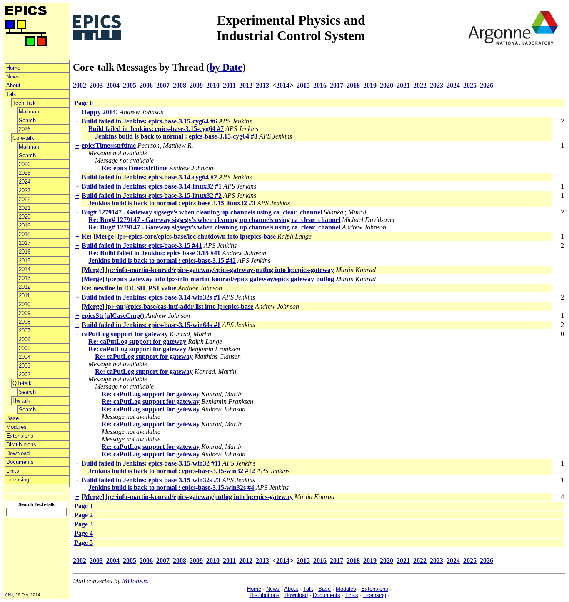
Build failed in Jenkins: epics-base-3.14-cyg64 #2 (149, 177)
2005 (24, 348)
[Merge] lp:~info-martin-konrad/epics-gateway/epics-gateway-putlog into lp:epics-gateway (208, 269)
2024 (24, 182)
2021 (24, 208)
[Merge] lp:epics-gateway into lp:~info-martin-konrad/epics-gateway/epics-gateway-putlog (208, 278)
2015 (24, 260)
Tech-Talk (24, 103)
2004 (24, 357)
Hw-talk (21, 401)
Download (18, 453)
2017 (24, 243)
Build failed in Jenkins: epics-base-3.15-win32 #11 (151, 463)
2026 (24, 129)
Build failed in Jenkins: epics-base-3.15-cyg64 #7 (156, 128)
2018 (24, 234)
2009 (24, 313)
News (13, 76)
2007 (24, 330)
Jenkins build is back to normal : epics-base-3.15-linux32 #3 (171, 203)
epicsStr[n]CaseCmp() (113, 315)
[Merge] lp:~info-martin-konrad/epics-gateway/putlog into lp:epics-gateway (187, 496)
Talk (11, 94)
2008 (24, 322)
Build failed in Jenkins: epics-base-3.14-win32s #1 (151, 297)
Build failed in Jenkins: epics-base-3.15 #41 (142, 245)
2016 (24, 252)
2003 (24, 366)
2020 (24, 217)
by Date (226, 67)
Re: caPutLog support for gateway (137, 341)
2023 (24, 190)
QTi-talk (22, 383)
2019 (24, 225)
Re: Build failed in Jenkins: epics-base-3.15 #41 (154, 253)
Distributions (21, 444)
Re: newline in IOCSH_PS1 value (129, 288)
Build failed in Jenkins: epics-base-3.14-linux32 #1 (152, 186)
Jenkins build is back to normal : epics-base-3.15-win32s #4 (171, 487)
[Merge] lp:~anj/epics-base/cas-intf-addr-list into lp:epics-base (167, 306)
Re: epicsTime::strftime (134, 167)
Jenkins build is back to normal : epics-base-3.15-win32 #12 (171, 470)
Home (13, 68)
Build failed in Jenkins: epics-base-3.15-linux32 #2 (152, 195)
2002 (24, 374)
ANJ (9, 594)
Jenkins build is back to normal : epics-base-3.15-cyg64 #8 (176, 136)
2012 (24, 287)
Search (27, 120)
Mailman (29, 111)
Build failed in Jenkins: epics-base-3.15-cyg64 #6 (149, 121)
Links (12, 471)
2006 (24, 339)
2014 (24, 269)
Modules (16, 427)
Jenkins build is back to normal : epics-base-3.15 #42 (162, 260)
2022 (24, 199)
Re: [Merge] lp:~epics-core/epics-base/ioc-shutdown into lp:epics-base (179, 236)
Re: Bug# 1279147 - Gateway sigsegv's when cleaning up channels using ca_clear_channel (214, 219)
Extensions (19, 436)
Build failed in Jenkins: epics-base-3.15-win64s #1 (151, 324)
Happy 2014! (100, 112)
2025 (24, 173)
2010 (24, 304)
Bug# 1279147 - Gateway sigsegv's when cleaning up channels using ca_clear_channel (202, 212)
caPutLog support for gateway (125, 334)
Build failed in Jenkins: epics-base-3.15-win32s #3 (151, 480)
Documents (20, 462)
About (13, 85)
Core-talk (23, 138)
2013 (24, 278)
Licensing (17, 479)
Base (12, 418)
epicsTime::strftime (109, 145)
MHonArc (135, 580)
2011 (24, 295)
